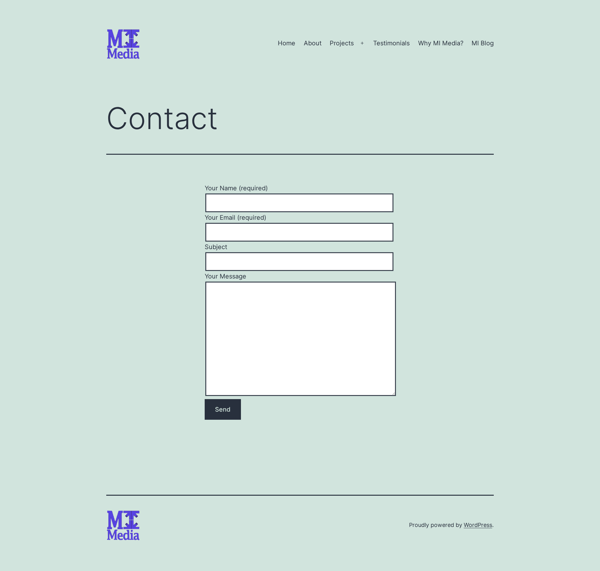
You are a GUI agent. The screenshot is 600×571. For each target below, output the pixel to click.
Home (286, 43)
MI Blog (483, 43)
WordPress (478, 525)
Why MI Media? (440, 43)
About (313, 43)
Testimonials (391, 43)
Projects (342, 43)
